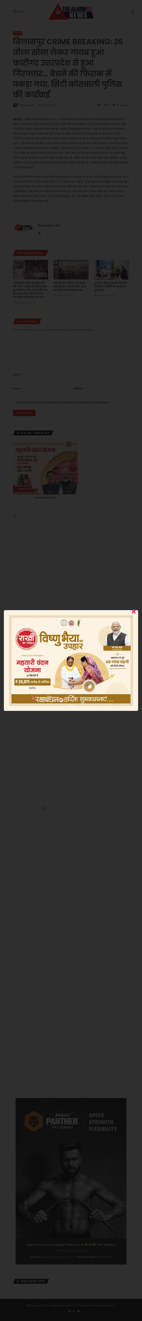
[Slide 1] (71, 706)
